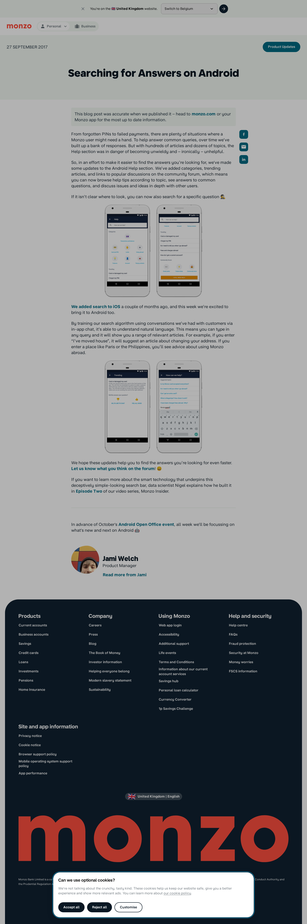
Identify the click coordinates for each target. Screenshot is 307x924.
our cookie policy (177, 893)
